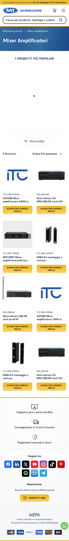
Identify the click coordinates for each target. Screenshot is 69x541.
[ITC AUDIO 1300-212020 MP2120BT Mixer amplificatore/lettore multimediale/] (17, 234)
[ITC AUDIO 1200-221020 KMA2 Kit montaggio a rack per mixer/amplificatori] (51, 234)
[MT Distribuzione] (22, 10)
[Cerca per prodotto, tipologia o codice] (62, 19)
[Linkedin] (17, 464)
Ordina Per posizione (44, 153)
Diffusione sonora (13, 31)
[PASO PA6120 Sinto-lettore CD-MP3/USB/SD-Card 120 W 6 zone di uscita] (51, 352)
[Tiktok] (52, 464)
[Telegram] (43, 473)
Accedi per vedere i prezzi (17, 210)
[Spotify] (25, 473)
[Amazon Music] (34, 473)
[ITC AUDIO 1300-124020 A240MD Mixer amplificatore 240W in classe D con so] (17, 175)
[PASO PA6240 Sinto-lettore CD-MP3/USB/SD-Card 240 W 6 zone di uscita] (51, 175)
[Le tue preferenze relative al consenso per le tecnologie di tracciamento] (3, 288)
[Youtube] (34, 464)
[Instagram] (43, 464)
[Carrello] (54, 10)
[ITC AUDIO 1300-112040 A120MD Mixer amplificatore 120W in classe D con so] (51, 293)
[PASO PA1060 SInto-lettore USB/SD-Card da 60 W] (17, 293)
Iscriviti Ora (37, 498)
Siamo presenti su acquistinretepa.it (34, 519)
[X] (25, 464)
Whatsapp (53, 2)
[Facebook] (8, 464)
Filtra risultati (37, 141)
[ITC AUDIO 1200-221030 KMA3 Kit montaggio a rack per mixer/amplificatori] (17, 352)
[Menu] (63, 10)
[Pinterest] (61, 464)
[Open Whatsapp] (64, 526)
